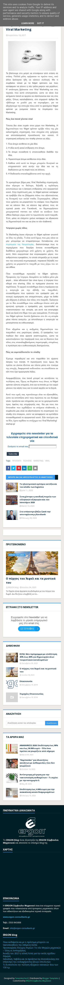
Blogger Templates (50, 978)
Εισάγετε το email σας (18, 446)
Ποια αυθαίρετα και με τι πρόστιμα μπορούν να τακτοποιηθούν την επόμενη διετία (26, 943)
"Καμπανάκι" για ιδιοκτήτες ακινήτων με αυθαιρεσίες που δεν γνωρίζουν (37, 763)
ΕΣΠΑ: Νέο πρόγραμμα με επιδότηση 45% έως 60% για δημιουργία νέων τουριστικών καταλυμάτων (38, 657)
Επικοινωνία (26, 681)
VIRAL (47, 460)
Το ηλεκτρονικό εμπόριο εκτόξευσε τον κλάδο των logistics (38, 485)
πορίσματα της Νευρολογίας (20, 244)
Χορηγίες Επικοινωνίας (31, 693)
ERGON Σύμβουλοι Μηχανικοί (38, 981)
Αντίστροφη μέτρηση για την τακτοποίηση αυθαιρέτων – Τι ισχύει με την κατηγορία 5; (39, 777)
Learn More (27, 23)
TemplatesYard (21, 978)
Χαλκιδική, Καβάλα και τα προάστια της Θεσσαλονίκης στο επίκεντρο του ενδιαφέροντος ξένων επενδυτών (31, 960)
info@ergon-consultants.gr (22, 928)
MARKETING (38, 460)
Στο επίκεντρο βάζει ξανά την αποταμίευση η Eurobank (35, 513)
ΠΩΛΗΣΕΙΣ (27, 460)
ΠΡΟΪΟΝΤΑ (16, 460)
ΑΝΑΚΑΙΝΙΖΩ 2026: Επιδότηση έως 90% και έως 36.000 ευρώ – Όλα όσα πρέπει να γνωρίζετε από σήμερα (39, 748)
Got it (40, 23)
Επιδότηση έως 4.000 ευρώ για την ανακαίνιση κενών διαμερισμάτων (37, 791)
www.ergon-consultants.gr (16, 917)
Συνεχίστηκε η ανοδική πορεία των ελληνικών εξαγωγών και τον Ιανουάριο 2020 (38, 499)
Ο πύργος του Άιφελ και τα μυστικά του (31, 580)
